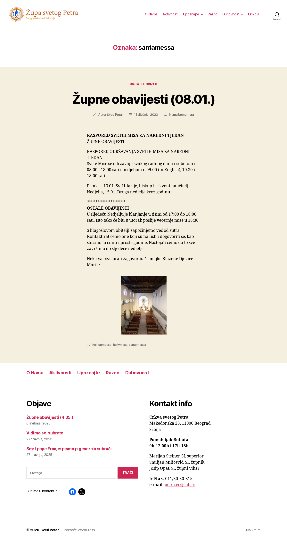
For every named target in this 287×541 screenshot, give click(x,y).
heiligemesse (101, 345)
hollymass (120, 345)
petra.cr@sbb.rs (180, 485)
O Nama (151, 14)
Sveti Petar (115, 115)
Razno (212, 14)
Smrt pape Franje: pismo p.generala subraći (69, 448)
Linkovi (253, 14)
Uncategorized (143, 84)
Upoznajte (191, 14)
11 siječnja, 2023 (146, 115)
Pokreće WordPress (79, 530)
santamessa (137, 345)
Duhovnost (231, 14)
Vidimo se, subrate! (45, 433)
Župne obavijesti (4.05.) (49, 417)
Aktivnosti (170, 14)
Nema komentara (181, 115)
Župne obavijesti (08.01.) (143, 99)
